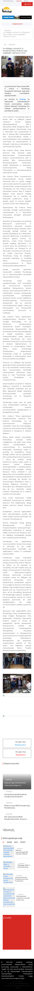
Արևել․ (26, 1)
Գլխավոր (7, 30)
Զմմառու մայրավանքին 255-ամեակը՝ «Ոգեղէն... (22, 852)
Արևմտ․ (19, 1)
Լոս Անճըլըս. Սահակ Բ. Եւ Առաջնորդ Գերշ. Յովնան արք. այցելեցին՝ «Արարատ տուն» (16, 34)
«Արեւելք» (22, 99)
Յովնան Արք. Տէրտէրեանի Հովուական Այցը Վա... (15, 784)
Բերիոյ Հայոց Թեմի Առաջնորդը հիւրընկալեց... (17, 807)
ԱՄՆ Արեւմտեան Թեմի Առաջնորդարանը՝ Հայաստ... (16, 818)
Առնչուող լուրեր (11, 763)
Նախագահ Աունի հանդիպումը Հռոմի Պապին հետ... (21, 879)
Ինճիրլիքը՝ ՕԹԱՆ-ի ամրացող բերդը (23, 866)
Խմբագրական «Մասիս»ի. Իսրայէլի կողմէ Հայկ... (23, 898)
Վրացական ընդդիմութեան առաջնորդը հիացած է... (15, 795)
